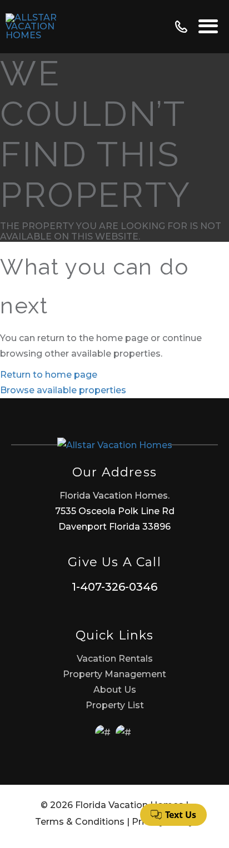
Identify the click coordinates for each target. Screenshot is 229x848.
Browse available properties (63, 390)
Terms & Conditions (80, 821)
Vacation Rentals (115, 658)
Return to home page (48, 374)
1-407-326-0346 (114, 586)
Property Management (114, 674)
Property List (115, 705)
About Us (114, 689)
